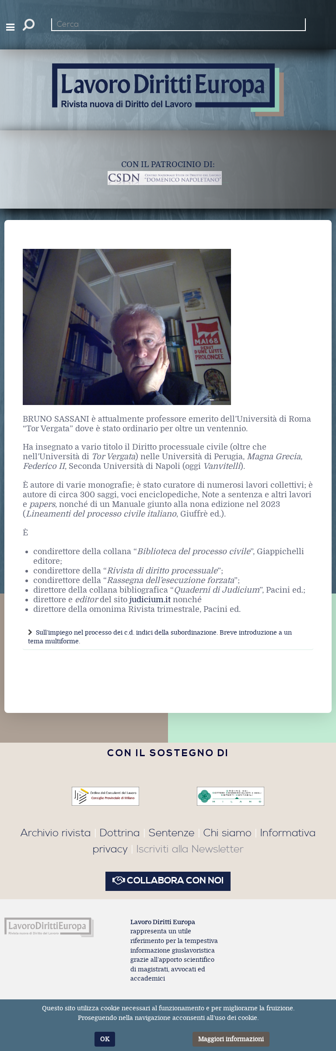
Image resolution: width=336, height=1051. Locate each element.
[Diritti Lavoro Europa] (49, 928)
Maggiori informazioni (231, 1039)
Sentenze (172, 833)
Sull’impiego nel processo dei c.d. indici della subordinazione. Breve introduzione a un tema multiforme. (160, 637)
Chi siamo (227, 833)
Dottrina (120, 833)
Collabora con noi (174, 881)
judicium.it (150, 599)
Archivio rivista (56, 833)
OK (104, 1039)
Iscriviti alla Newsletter (190, 849)
